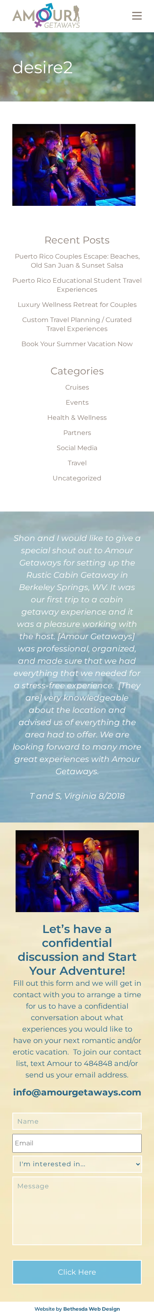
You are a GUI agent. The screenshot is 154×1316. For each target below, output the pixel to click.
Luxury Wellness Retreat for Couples (77, 305)
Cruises (77, 387)
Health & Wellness (77, 417)
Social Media (77, 448)
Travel (77, 463)
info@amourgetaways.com (77, 1092)
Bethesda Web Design (91, 1309)
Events (77, 402)
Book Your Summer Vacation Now (77, 344)
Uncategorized (77, 478)
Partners (77, 433)
